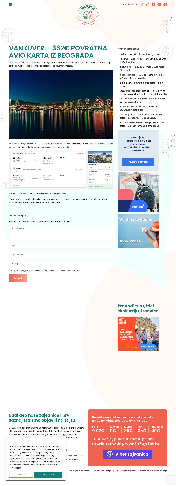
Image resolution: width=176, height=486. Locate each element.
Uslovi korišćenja (102, 470)
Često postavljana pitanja (153, 470)
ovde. (64, 194)
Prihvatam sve (48, 475)
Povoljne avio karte (79, 470)
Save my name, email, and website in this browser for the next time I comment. (46, 270)
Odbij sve (21, 475)
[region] (36, 459)
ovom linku (64, 147)
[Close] (64, 438)
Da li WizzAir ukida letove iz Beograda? (140, 54)
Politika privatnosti (126, 470)
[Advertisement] (142, 277)
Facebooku (69, 455)
